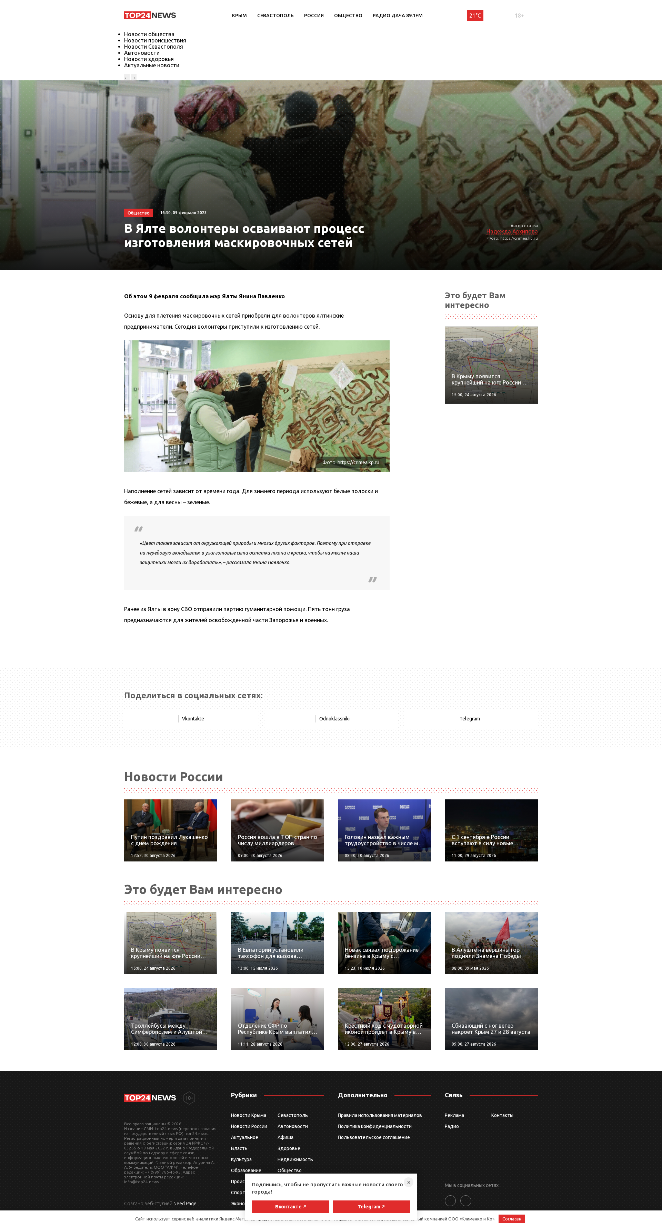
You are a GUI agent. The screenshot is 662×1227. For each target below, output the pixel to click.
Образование (246, 1170)
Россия (314, 15)
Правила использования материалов (380, 1115)
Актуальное (244, 1137)
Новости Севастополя (153, 46)
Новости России (249, 1126)
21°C (475, 15)
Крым (239, 15)
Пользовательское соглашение (374, 1137)
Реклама (454, 1115)
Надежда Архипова (512, 231)
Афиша (285, 1137)
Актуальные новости (151, 65)
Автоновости (142, 53)
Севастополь (275, 15)
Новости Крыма (248, 1115)
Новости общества (149, 34)
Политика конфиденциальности (375, 1126)
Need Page (185, 1203)
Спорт (238, 1192)
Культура (241, 1159)
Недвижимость (295, 1159)
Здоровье (289, 1148)
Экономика (243, 1203)
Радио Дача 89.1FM (398, 15)
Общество (348, 15)
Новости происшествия (155, 40)
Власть (239, 1148)
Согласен (511, 1218)
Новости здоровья (149, 59)
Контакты (502, 1115)
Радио (452, 1126)
